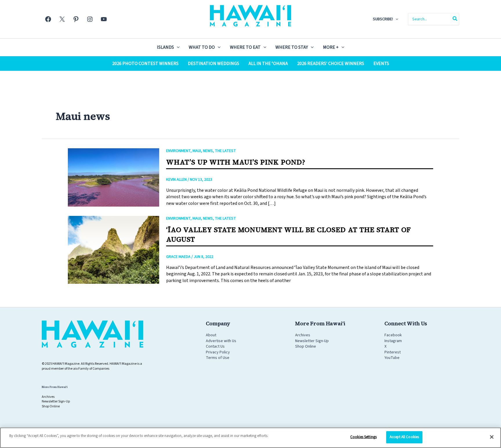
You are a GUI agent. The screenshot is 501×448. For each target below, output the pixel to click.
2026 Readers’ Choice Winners (330, 63)
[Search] (455, 19)
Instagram (393, 341)
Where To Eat (245, 47)
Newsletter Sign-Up (312, 341)
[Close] (491, 437)
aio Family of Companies (91, 368)
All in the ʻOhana (268, 63)
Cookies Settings (363, 437)
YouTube (392, 358)
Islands (165, 47)
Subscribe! (383, 19)
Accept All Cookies (404, 437)
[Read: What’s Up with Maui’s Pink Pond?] (113, 177)
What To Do (202, 47)
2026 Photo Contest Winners (145, 63)
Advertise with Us (221, 341)
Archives (302, 335)
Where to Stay (291, 47)
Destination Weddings (213, 63)
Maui (197, 151)
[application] (395, 19)
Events (381, 63)
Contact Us (215, 346)
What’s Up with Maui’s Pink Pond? (235, 162)
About (211, 335)
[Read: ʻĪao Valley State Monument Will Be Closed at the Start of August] (113, 249)
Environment (178, 151)
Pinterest (392, 352)
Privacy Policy (218, 352)
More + (331, 47)
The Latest (225, 151)
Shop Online (305, 346)
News (208, 151)
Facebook (393, 335)
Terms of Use (217, 358)
